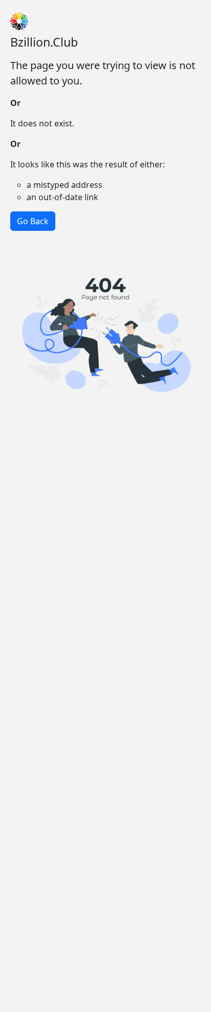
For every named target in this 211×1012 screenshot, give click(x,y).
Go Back (33, 221)
